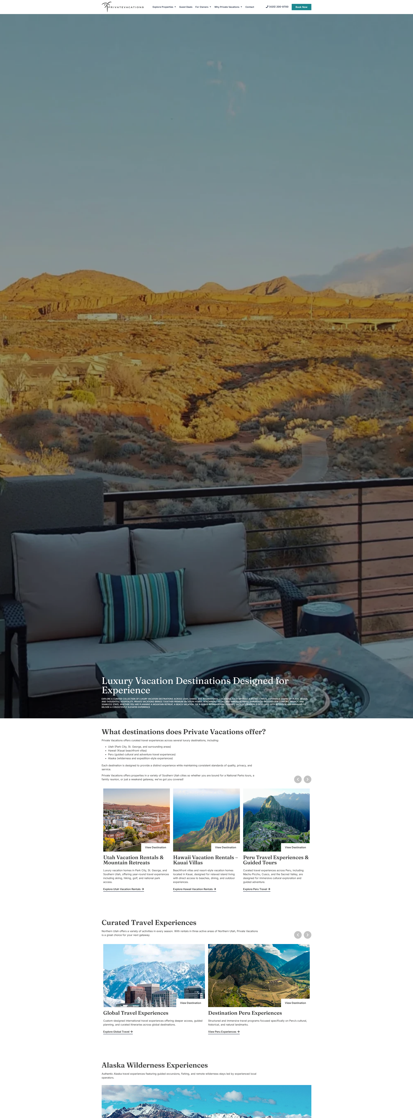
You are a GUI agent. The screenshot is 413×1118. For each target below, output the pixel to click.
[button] (298, 779)
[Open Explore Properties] (175, 7)
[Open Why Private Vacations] (241, 7)
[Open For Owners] (210, 7)
